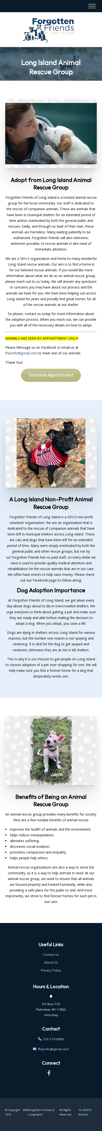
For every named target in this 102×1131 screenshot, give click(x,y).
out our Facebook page (38, 580)
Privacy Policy (51, 970)
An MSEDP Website (85, 1112)
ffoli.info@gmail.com (21, 353)
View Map (51, 1015)
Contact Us (51, 954)
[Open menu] (92, 6)
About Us (51, 962)
